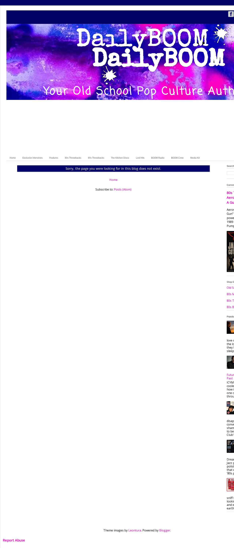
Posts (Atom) (122, 189)
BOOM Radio (157, 158)
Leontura (134, 530)
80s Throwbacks (73, 158)
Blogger (164, 530)
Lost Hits (140, 158)
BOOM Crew (177, 158)
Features (53, 158)
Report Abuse (14, 540)
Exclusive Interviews (32, 158)
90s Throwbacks (96, 158)
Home (13, 158)
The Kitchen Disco (120, 158)
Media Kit (195, 158)
